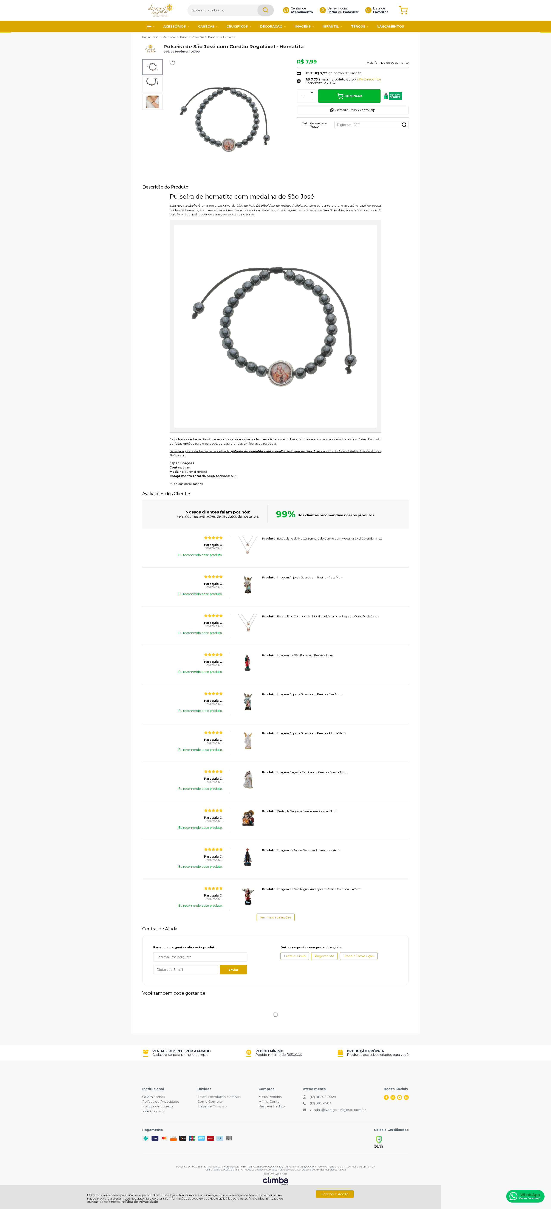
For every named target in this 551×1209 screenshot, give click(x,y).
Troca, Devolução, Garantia (219, 1097)
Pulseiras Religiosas (192, 37)
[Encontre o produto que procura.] (265, 10)
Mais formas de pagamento (388, 62)
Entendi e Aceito (334, 1194)
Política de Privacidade (139, 1201)
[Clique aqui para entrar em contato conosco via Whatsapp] (525, 1196)
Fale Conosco (153, 1111)
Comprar (353, 96)
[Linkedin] (406, 1099)
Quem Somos (153, 1097)
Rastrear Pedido (271, 1106)
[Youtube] (399, 1099)
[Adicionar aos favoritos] (172, 63)
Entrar (332, 12)
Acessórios (169, 37)
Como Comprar (210, 1101)
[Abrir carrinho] (403, 10)
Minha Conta (268, 1101)
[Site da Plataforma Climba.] (275, 1179)
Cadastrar (351, 12)
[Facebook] (386, 1099)
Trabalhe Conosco (212, 1106)
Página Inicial (151, 37)
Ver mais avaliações (275, 917)
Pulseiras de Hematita (221, 37)
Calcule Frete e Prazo (314, 125)
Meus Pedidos (270, 1097)
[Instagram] (392, 1099)
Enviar (233, 969)
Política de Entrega (157, 1106)
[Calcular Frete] (404, 124)
